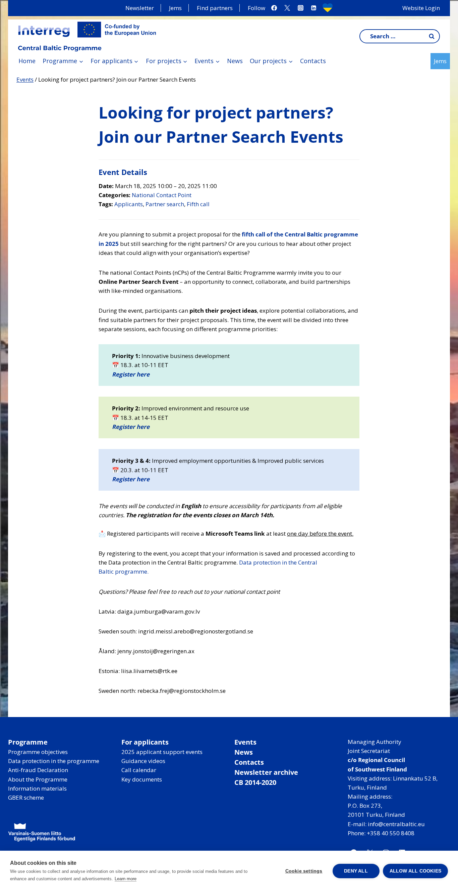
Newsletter (139, 8)
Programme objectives (38, 752)
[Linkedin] (313, 8)
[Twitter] (287, 8)
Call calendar (138, 770)
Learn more (125, 878)
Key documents (141, 779)
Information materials (37, 788)
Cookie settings (304, 871)
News (235, 61)
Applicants (128, 204)
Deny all (356, 871)
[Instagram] (300, 8)
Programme (28, 742)
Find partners (215, 8)
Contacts (313, 61)
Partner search (165, 204)
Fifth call (198, 204)
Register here (131, 374)
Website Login (421, 8)
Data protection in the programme (53, 761)
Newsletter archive (266, 772)
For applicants (145, 742)
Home (27, 61)
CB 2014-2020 (255, 782)
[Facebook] (274, 8)
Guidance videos (143, 761)
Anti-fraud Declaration (38, 770)
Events (25, 79)
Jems (175, 8)
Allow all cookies (415, 871)
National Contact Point (161, 195)
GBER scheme (26, 797)
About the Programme (37, 779)
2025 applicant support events (162, 752)
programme (131, 571)
